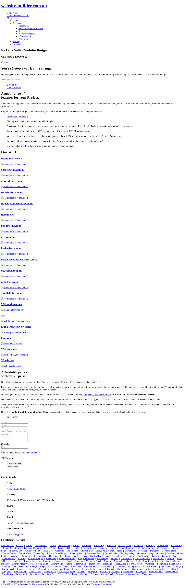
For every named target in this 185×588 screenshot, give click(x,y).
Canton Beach (89, 548)
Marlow (155, 561)
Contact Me (12, 13)
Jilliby (132, 556)
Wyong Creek (107, 574)
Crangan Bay (87, 550)
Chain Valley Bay (146, 548)
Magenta (79, 561)
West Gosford (171, 571)
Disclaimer (9, 458)
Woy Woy (34, 574)
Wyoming (84, 574)
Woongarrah (21, 574)
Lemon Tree (158, 558)
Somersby (21, 569)
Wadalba (81, 571)
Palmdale (175, 564)
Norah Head (94, 564)
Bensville (111, 545)
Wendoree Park (156, 571)
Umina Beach (50, 571)
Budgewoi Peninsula (33, 548)
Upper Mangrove (67, 571)
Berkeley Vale (124, 545)
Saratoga (177, 566)
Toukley (172, 569)
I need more (12, 417)
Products (17, 23)
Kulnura (114, 558)
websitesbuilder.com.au (24, 5)
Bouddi (5, 548)
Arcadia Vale (64, 545)
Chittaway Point (32, 550)
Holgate (107, 556)
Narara (68, 564)
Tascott (101, 569)
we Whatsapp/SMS (16, 534)
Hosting (16, 41)
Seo (20, 31)
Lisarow (170, 558)
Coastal (19, 545)
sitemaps (111, 581)
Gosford (170, 553)
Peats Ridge (31, 566)
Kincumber (51, 558)
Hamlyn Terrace (80, 556)
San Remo (165, 566)
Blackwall (138, 545)
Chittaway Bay (15, 550)
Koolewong (102, 558)
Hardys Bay (95, 556)
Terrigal (110, 569)
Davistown (130, 550)
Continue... (6, 62)
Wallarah (104, 571)
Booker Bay (176, 545)
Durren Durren (9, 553)
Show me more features (17, 116)
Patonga (6, 566)
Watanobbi (141, 571)
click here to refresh (31, 452)
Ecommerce (23, 26)
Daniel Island (116, 550)
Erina (49, 553)
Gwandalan (41, 556)
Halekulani (54, 556)
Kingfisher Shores (86, 558)
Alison (29, 545)
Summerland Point (60, 569)
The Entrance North (141, 569)
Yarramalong (133, 574)
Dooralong (142, 550)
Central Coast (7, 545)
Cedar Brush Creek (107, 548)
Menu (9, 18)
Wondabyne (7, 574)
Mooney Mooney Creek (23, 564)
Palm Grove (162, 564)
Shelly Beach (8, 569)
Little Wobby (15, 561)
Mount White (57, 564)
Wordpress (23, 39)
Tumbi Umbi (35, 571)
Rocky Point (134, 566)
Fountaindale (111, 553)
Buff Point (50, 548)
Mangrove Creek (93, 561)
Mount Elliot (42, 564)
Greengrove (14, 556)
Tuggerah (6, 571)
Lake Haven (126, 558)
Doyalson (154, 550)
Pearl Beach (17, 566)
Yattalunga (147, 574)
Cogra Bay (48, 550)
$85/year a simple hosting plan (97, 394)
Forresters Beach (94, 553)
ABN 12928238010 (16, 489)
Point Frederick (91, 566)
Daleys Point (101, 550)
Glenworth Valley (145, 553)
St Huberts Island (150, 566)
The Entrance (123, 569)
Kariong (166, 556)
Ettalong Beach (77, 553)
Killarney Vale (8, 558)
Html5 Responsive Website (30, 28)
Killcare (21, 558)
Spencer (32, 569)
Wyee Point (71, 574)
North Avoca (120, 564)
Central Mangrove (127, 548)
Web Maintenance (26, 33)
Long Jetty (29, 561)
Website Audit (24, 36)
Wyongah (120, 574)
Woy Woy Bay (49, 574)
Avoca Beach (41, 545)
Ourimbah (149, 564)
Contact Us (18, 44)
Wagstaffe (92, 571)
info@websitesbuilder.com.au (20, 523)
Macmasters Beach (64, 561)
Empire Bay (38, 553)
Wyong (94, 574)
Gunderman (27, 556)
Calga (77, 548)
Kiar (174, 556)
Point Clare (76, 566)
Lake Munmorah (142, 558)
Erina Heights (61, 553)
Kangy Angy (143, 556)
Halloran (66, 556)
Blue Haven (162, 545)
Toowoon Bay (159, 569)
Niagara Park (80, 564)
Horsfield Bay (120, 556)
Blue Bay (150, 545)
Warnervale (128, 571)
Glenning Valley (127, 553)
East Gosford (25, 553)
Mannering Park (133, 561)
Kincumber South (67, 558)
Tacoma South (88, 569)
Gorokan (160, 553)
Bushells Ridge (65, 548)
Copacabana (72, 550)
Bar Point (86, 545)
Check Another (14, 87)
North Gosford (135, 564)
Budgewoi (16, 548)
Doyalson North (169, 550)
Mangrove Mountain (113, 561)
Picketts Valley (61, 566)
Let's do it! (12, 85)
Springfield (44, 569)
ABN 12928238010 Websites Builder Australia (22, 584)
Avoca (53, 545)
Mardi (146, 561)
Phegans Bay (46, 566)
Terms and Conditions (101, 584)
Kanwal (155, 556)
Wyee (61, 574)
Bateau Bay (99, 545)
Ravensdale (120, 566)
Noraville (107, 564)
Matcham (165, 561)
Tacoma (75, 569)
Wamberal (115, 571)
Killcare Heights (35, 558)
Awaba (76, 545)
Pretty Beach (106, 566)
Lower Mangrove (45, 561)
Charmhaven (163, 548)
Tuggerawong (20, 571)
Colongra (59, 550)
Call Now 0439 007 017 (18, 15)
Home (15, 20)
